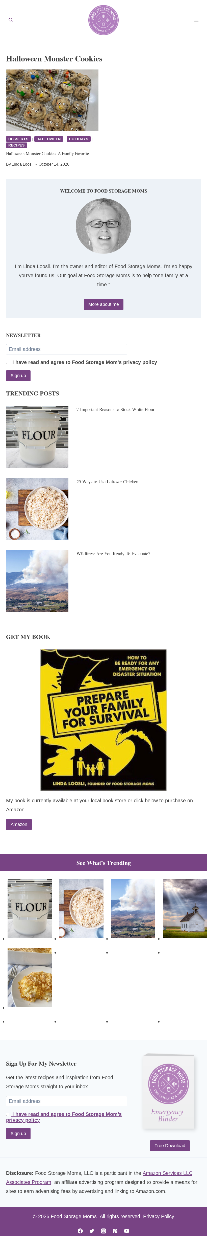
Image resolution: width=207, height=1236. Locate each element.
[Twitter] (92, 1231)
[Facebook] (80, 1231)
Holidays (78, 139)
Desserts (18, 139)
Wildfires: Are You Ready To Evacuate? (113, 553)
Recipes (16, 145)
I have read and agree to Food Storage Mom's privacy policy (84, 362)
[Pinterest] (115, 1231)
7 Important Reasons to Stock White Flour (115, 409)
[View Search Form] (10, 20)
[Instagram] (103, 1231)
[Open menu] (196, 20)
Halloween (49, 139)
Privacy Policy (158, 1216)
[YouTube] (127, 1231)
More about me (103, 304)
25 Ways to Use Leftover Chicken (107, 481)
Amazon (19, 824)
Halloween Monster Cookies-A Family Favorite (47, 153)
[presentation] (52, 100)
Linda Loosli (23, 164)
